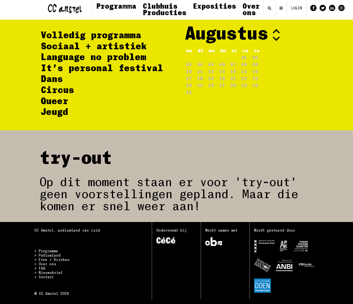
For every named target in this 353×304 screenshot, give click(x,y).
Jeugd (54, 111)
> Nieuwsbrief (48, 272)
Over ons (251, 9)
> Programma (46, 251)
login (296, 8)
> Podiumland (47, 255)
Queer (54, 100)
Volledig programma (91, 34)
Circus (57, 89)
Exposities (214, 5)
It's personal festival (102, 67)
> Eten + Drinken (51, 259)
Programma (116, 5)
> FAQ (39, 268)
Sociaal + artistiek (94, 45)
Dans (52, 78)
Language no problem (93, 56)
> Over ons (45, 264)
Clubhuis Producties (164, 9)
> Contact (44, 277)
